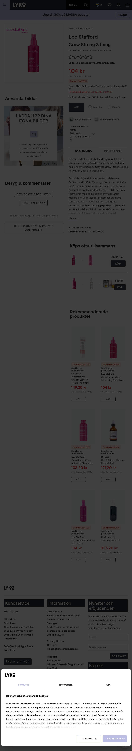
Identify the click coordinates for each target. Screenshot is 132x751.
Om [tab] (108, 684)
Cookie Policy (68, 727)
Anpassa (87, 738)
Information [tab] (66, 684)
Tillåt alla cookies (115, 738)
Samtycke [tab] (23, 684)
